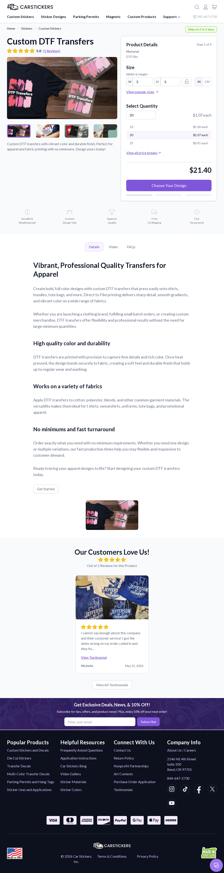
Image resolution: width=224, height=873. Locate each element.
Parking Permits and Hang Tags (30, 782)
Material (132, 51)
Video (113, 247)
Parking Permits (86, 16)
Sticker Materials (73, 782)
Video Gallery (70, 774)
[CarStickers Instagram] (171, 789)
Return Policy (124, 758)
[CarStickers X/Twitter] (212, 789)
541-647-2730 (207, 16)
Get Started (45, 489)
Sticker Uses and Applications (29, 789)
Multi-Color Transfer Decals (28, 774)
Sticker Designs (53, 16)
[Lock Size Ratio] (186, 81)
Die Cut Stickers (19, 758)
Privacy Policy (147, 856)
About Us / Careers (181, 750)
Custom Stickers (20, 16)
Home (11, 28)
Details (94, 247)
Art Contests (123, 774)
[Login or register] (205, 7)
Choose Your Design (169, 185)
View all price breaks (142, 153)
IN (199, 82)
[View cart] (214, 7)
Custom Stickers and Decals (28, 750)
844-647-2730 (178, 778)
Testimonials (123, 789)
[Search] (197, 7)
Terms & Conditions (112, 856)
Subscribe (148, 722)
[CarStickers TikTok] (185, 789)
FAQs (131, 247)
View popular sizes (140, 92)
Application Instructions (78, 758)
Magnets (113, 16)
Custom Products (142, 16)
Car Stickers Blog (73, 766)
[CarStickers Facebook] (198, 789)
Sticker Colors (71, 789)
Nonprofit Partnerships (131, 766)
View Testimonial (94, 657)
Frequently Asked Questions (81, 750)
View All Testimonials (112, 685)
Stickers (26, 28)
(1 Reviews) (51, 51)
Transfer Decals (19, 766)
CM (207, 82)
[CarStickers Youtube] (171, 803)
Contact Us (122, 750)
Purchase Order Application (135, 782)
